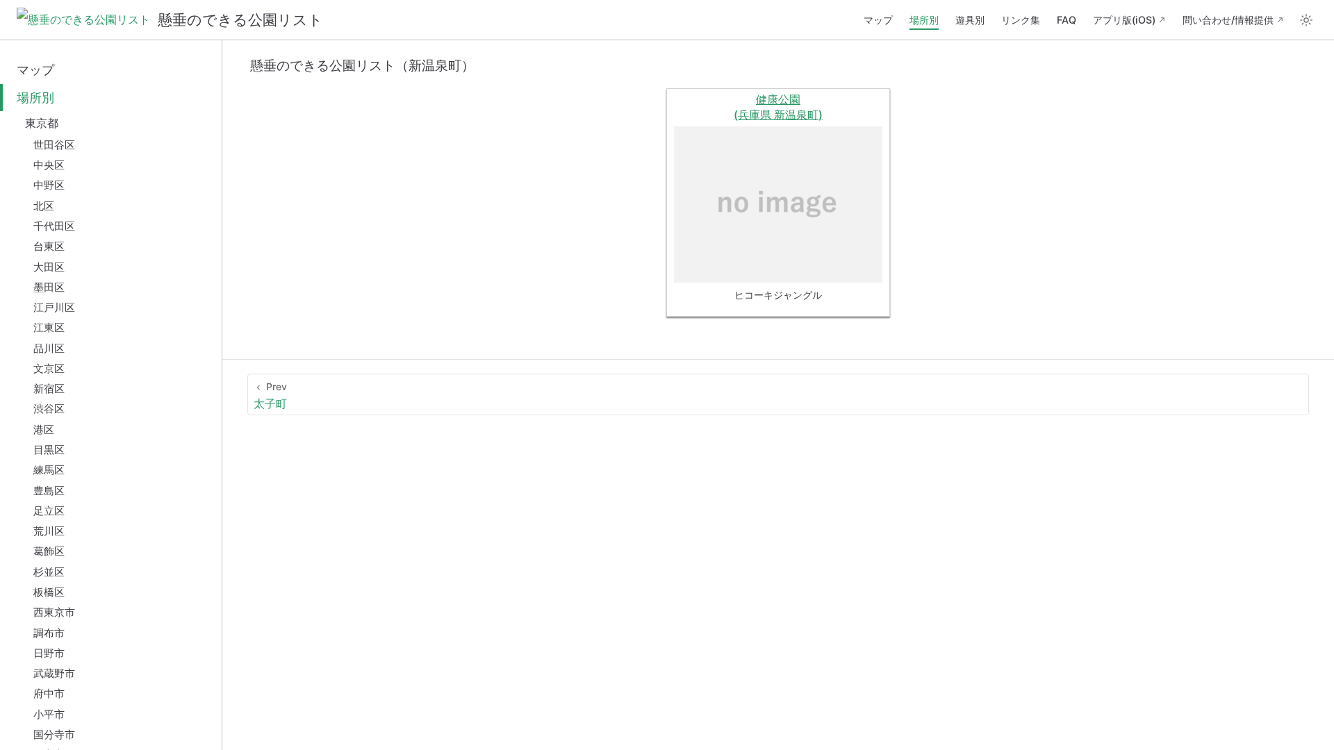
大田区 (49, 267)
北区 (43, 205)
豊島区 (49, 490)
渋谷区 (49, 408)
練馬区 (49, 469)
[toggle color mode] (1306, 20)
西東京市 (54, 612)
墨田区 (49, 287)
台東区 (49, 246)
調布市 (49, 633)
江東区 (49, 327)
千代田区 (54, 226)
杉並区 (49, 571)
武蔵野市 (54, 673)
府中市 (49, 693)
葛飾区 (49, 551)
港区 (43, 429)
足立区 (49, 510)
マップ (878, 20)
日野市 (49, 653)
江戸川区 (54, 307)
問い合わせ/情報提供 (1228, 20)
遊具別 (970, 20)
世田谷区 (54, 144)
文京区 (49, 368)
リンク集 (1020, 20)
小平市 (49, 714)
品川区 (49, 348)
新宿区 (49, 388)
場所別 (924, 20)
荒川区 (49, 531)
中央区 (49, 165)
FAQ (1066, 20)
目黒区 (49, 449)
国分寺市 (54, 734)
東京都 (41, 123)
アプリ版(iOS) (1124, 20)
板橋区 (49, 592)
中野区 (49, 185)
